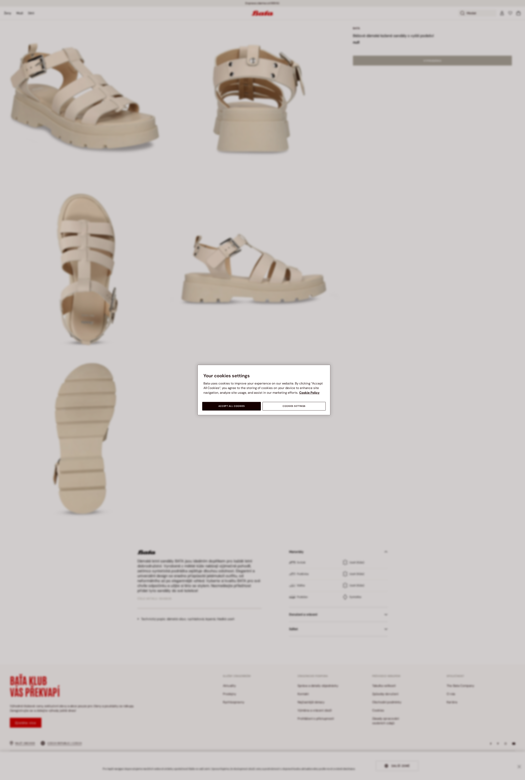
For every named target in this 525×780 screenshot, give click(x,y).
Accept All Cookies (231, 406)
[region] (264, 390)
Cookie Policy (309, 393)
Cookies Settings (294, 406)
